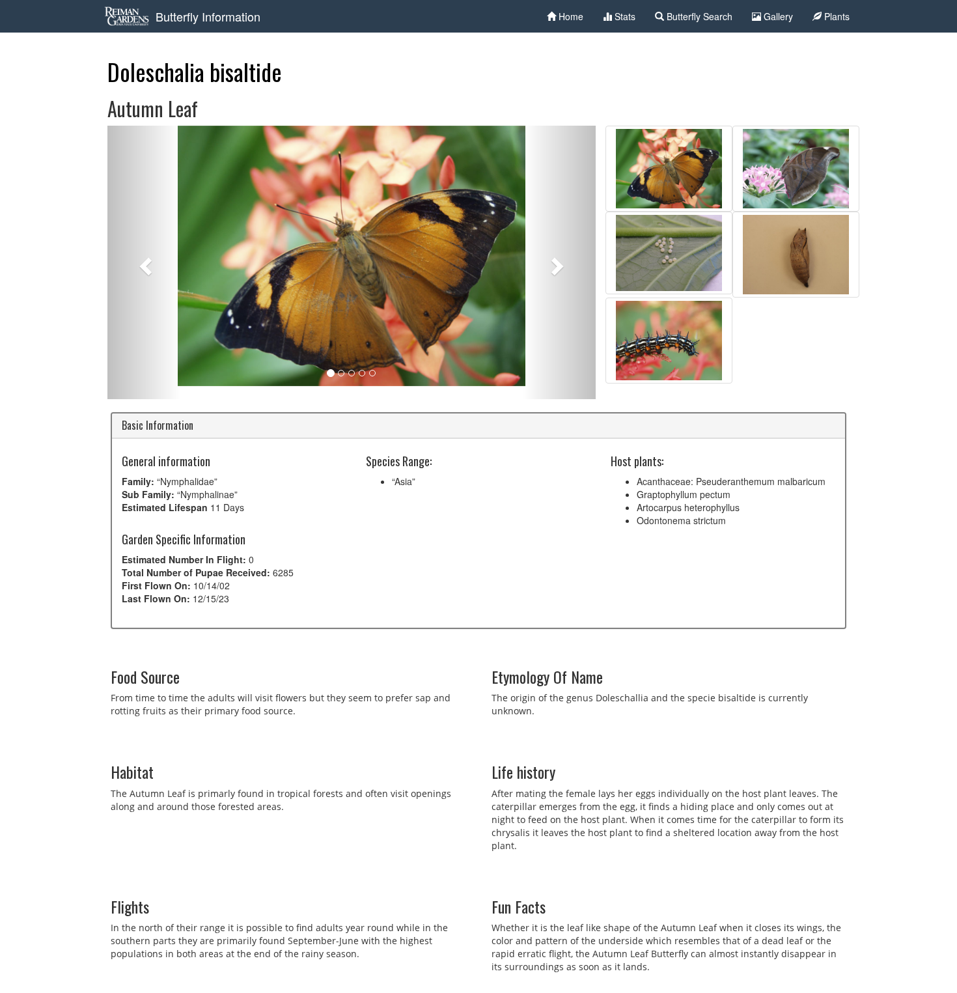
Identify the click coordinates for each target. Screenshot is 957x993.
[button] (144, 262)
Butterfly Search (698, 16)
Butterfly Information (208, 16)
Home (569, 16)
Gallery (777, 16)
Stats (623, 16)
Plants (836, 16)
